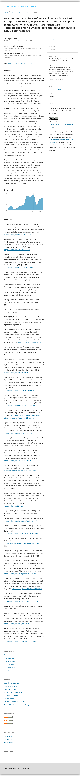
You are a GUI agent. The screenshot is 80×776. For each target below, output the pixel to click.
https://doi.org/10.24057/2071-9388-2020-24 (19, 624)
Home (6, 12)
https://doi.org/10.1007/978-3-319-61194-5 (19, 433)
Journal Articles (9, 661)
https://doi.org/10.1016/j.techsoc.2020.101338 (20, 641)
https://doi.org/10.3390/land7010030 (17, 250)
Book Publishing (9, 667)
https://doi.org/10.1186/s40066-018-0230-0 (27, 589)
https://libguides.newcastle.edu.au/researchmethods (23, 543)
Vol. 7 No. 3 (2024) (24, 12)
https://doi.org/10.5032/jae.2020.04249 (18, 461)
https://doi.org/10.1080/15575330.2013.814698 (20, 521)
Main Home (8, 655)
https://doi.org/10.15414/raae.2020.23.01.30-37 (20, 267)
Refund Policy (9, 699)
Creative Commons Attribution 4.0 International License (61, 124)
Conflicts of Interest (11, 695)
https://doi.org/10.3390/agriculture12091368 (20, 405)
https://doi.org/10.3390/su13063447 (16, 373)
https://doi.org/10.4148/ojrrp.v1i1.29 (31, 342)
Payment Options (10, 664)
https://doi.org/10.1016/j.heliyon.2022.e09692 (20, 390)
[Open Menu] (4, 6)
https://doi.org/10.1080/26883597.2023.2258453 (21, 534)
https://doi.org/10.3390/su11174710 (16, 506)
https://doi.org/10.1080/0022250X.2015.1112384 (21, 601)
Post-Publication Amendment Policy (16, 705)
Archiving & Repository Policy (14, 692)
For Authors (8, 739)
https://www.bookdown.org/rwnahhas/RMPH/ (20, 471)
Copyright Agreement (11, 683)
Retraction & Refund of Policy (14, 702)
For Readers (8, 736)
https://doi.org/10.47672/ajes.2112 (20, 63)
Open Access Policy (11, 689)
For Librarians (8, 742)
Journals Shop (9, 658)
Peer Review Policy (10, 686)
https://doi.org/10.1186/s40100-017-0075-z (19, 235)
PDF (53, 39)
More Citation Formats (57, 79)
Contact (6, 670)
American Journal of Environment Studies (21, 6)
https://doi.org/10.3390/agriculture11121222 (20, 574)
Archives (13, 12)
